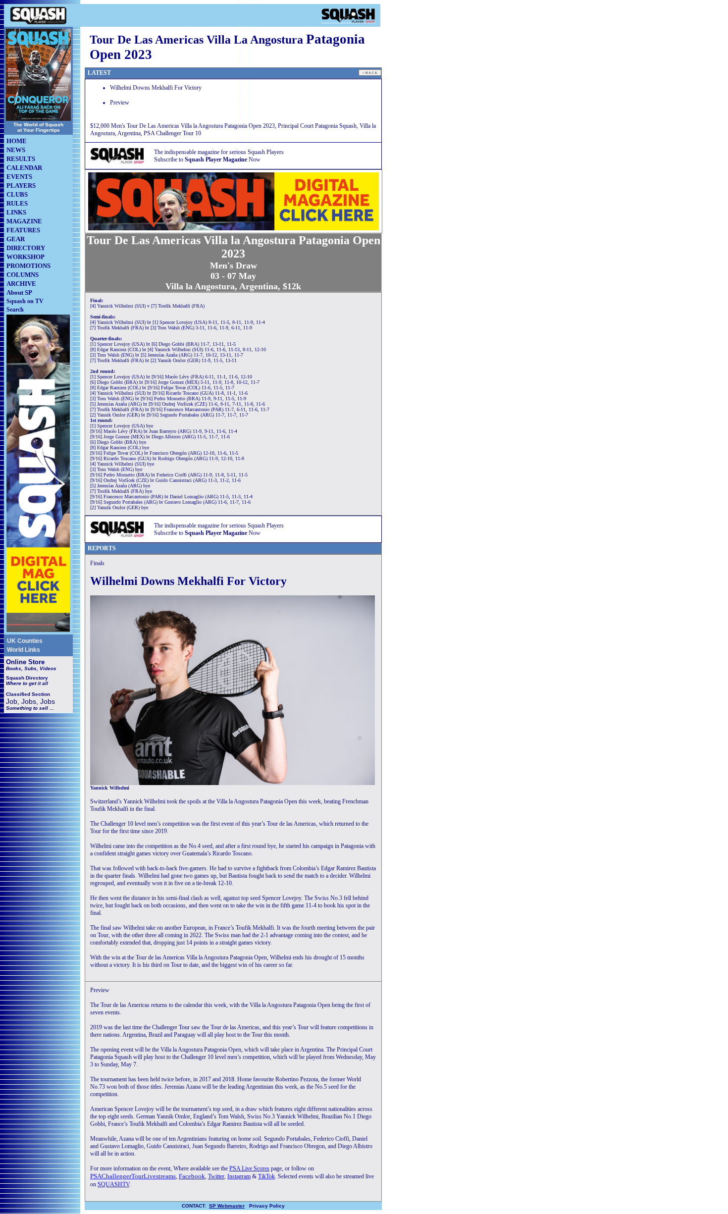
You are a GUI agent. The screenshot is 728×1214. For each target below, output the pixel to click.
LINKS (16, 212)
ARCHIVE (21, 283)
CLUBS (17, 194)
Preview (119, 102)
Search (15, 309)
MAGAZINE (24, 221)
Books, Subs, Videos (31, 668)
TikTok (266, 1176)
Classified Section (28, 694)
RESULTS (20, 158)
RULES (17, 203)
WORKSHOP (25, 257)
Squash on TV (25, 301)
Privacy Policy (267, 1206)
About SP (19, 292)
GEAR (15, 239)
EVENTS (19, 176)
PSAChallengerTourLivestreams (133, 1176)
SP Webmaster (227, 1206)
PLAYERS (21, 185)
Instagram (239, 1176)
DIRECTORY (25, 248)
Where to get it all (27, 683)
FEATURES (23, 230)
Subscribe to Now (207, 159)
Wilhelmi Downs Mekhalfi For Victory (156, 87)
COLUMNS (22, 274)
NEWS (15, 150)
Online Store (25, 662)
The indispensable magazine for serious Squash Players (219, 152)
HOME (16, 141)
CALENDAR (24, 167)
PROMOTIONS (28, 265)
